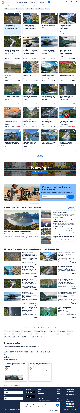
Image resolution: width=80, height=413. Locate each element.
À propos (58, 391)
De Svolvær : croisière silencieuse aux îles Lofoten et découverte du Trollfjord (15, 364)
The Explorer (59, 400)
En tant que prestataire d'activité (70, 392)
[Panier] (67, 2)
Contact (39, 391)
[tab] (12, 327)
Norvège (18, 346)
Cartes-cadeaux (60, 398)
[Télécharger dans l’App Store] (30, 396)
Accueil (5, 385)
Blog (58, 395)
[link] (12, 24)
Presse (58, 396)
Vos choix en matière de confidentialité (45, 396)
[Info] (19, 11)
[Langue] (72, 2)
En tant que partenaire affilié (70, 398)
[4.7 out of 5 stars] (7, 359)
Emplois (58, 393)
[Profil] (76, 2)
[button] (12, 24)
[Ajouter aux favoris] (20, 14)
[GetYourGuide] (3, 2)
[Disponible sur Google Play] (30, 392)
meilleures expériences (31, 346)
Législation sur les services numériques (44, 400)
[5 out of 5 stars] (15, 366)
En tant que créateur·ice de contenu (70, 395)
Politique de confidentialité (34, 203)
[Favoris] (62, 2)
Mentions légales (41, 393)
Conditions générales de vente (43, 398)
